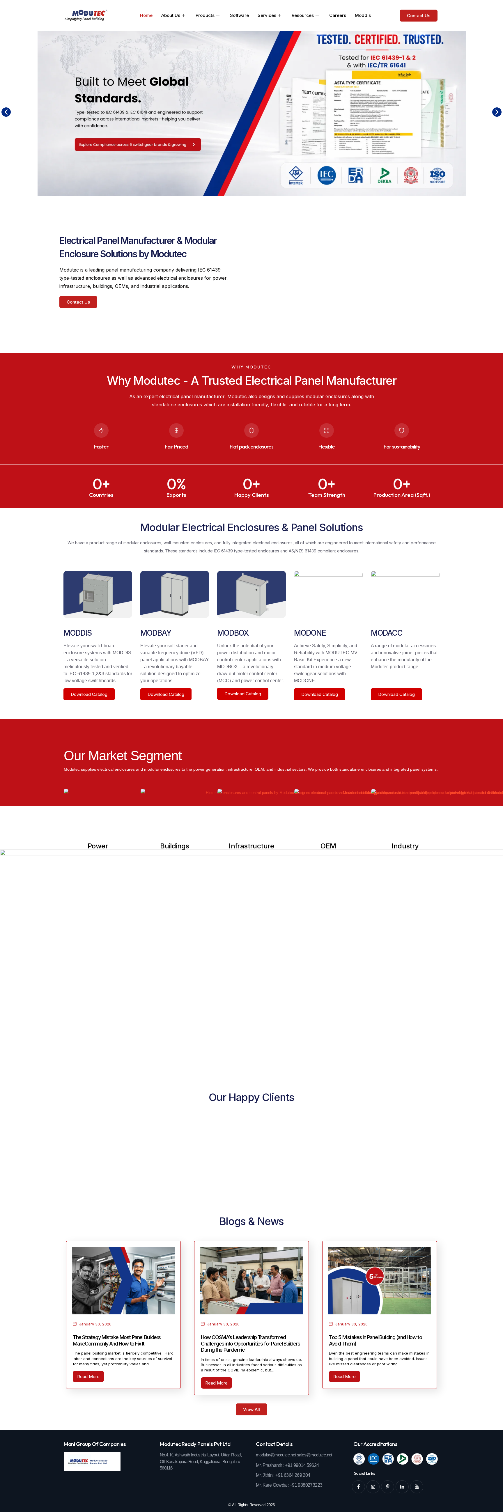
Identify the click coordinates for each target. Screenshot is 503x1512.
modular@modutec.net (276, 1455)
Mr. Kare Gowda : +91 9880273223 (289, 1485)
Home (146, 15)
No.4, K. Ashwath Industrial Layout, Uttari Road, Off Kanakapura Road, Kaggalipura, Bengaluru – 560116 (201, 1461)
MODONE (310, 633)
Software (239, 15)
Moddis (363, 15)
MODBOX (233, 633)
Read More (88, 1376)
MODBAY (155, 633)
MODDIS (77, 633)
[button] (6, 112)
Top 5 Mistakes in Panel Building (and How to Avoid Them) (375, 1340)
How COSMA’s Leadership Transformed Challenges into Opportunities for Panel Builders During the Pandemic (250, 1343)
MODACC (387, 633)
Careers (337, 15)
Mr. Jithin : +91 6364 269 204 (283, 1475)
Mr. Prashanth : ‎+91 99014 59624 (287, 1465)
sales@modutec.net (314, 1455)
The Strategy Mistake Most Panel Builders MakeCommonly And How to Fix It (117, 1340)
